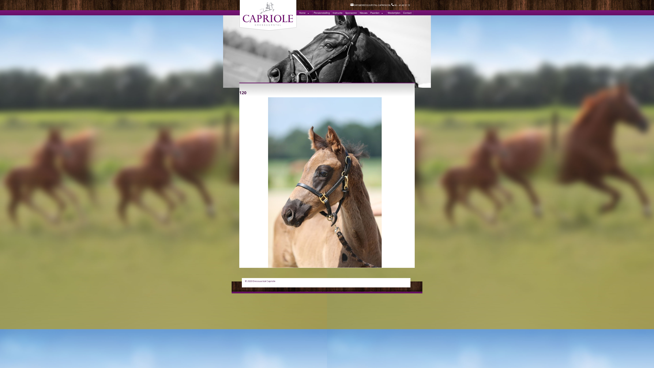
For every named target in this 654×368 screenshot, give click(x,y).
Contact (407, 12)
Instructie (337, 12)
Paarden (374, 12)
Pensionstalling (322, 12)
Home (302, 12)
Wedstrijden (394, 12)
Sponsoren (351, 12)
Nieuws (364, 12)
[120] (325, 266)
